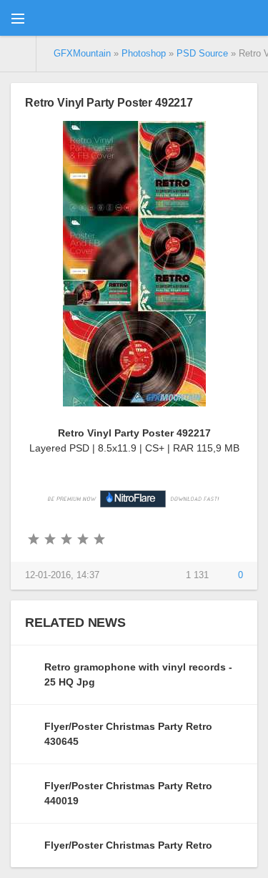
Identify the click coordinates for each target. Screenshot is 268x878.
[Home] (18, 54)
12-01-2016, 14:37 (62, 575)
